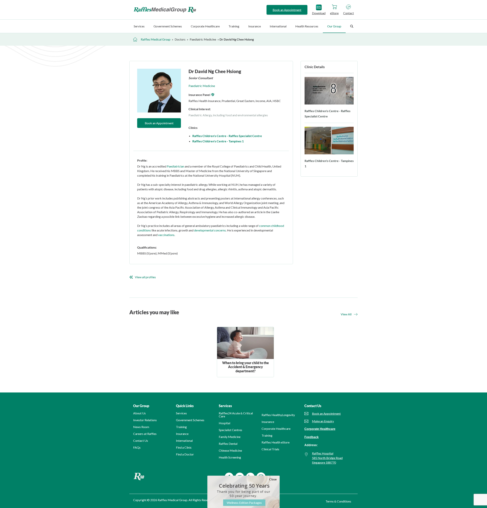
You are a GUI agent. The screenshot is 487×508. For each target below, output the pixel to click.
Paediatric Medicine (202, 86)
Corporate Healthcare (319, 429)
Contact (348, 13)
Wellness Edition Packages (244, 502)
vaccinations (166, 235)
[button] (349, 314)
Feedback (311, 437)
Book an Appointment (287, 10)
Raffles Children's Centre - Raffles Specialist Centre (227, 136)
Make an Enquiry (323, 421)
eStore (334, 13)
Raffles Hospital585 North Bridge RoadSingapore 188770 (327, 457)
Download (318, 13)
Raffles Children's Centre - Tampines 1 (218, 141)
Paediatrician (175, 166)
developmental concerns (210, 230)
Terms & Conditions (338, 501)
